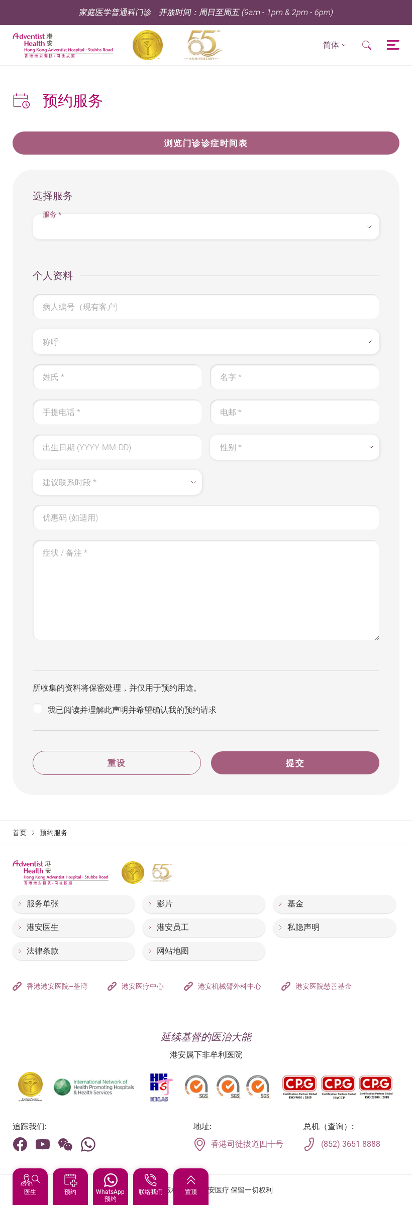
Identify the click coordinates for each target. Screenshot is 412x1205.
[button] (335, 45)
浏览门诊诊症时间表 (206, 143)
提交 (295, 763)
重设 (117, 763)
